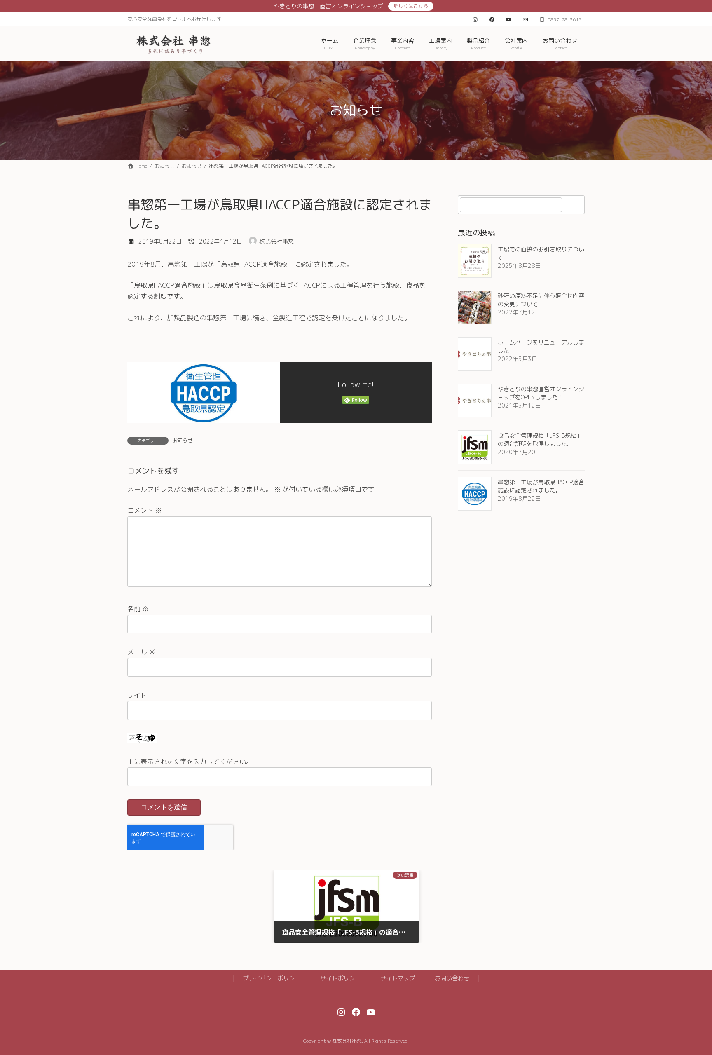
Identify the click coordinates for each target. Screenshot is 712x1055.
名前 (138, 608)
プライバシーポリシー (271, 978)
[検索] (574, 204)
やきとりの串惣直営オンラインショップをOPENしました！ (541, 393)
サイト (137, 695)
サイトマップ (397, 978)
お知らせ (182, 440)
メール (141, 651)
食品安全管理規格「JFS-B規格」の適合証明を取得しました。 (540, 439)
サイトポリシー (340, 978)
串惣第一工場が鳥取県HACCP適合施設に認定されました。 (541, 486)
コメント (144, 510)
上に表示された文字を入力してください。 (190, 761)
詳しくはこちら (410, 5)
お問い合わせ (452, 978)
